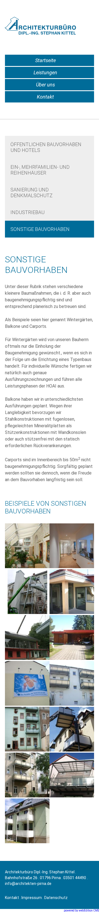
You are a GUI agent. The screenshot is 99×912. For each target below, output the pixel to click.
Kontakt (45, 97)
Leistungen (45, 72)
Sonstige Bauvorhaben (40, 229)
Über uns (45, 85)
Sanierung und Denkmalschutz (31, 192)
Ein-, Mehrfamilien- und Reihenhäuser (40, 170)
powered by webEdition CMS (81, 910)
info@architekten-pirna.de (28, 883)
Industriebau (27, 212)
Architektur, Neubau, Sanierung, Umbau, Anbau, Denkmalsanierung (43, 27)
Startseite (45, 60)
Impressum (31, 897)
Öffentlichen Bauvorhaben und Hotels (45, 147)
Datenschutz (56, 897)
